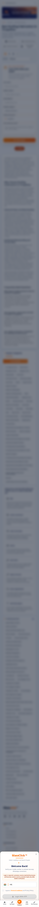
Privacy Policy (29, 890)
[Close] (36, 854)
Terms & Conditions (16, 890)
